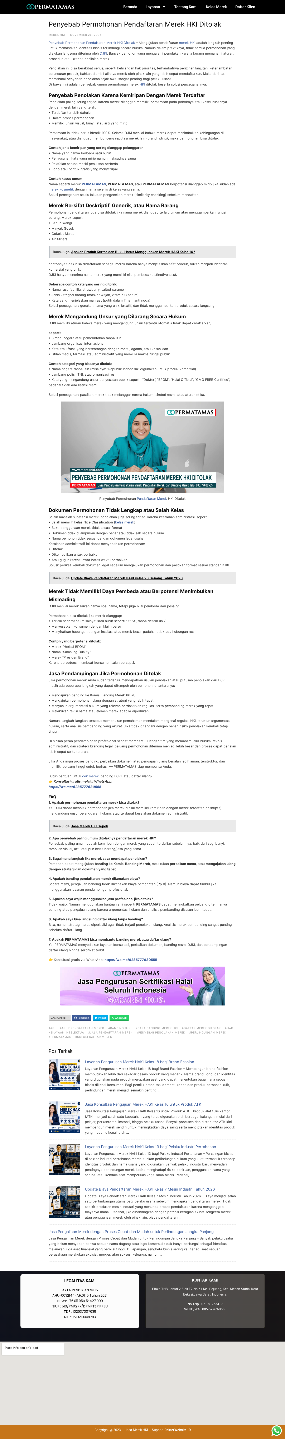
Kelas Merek (216, 7)
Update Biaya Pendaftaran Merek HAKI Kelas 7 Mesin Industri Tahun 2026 (150, 1189)
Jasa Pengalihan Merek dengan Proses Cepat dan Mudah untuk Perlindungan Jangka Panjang (131, 1231)
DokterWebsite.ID (177, 1430)
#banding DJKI (119, 1028)
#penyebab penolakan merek (160, 1032)
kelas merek (124, 522)
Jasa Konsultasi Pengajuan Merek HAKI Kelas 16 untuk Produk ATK (143, 1104)
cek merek (90, 776)
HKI (142, 84)
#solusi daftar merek (93, 1037)
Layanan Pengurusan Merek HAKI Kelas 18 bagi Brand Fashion (139, 1062)
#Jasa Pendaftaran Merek (110, 1032)
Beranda (130, 7)
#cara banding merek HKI (157, 1028)
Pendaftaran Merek (152, 498)
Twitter (101, 1017)
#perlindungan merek (207, 1032)
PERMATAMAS (94, 184)
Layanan (153, 7)
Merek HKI (57, 34)
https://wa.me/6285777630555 (131, 960)
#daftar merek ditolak (201, 1028)
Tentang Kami (186, 7)
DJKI (103, 53)
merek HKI (187, 43)
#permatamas (60, 1037)
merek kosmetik (61, 189)
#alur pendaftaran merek (82, 1028)
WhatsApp (120, 1017)
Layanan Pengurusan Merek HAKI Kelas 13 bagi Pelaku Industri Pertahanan (150, 1147)
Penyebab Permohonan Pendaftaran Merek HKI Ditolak (92, 43)
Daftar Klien (245, 7)
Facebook (83, 1017)
